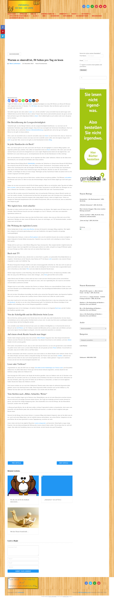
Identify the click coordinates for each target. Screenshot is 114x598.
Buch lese (58, 308)
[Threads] (33, 101)
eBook (69, 340)
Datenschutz (12, 14)
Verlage (33, 14)
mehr (9, 140)
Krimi (45, 274)
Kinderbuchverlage (47, 14)
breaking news (97, 16)
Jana (81, 314)
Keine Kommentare (41, 63)
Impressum (23, 14)
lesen (20, 104)
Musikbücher (55, 16)
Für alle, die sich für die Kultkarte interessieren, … (19, 501)
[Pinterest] (12, 101)
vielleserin (21, 592)
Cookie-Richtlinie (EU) (16, 18)
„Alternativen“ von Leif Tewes (52, 500)
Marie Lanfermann (15, 63)
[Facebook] (9, 101)
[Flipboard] (26, 101)
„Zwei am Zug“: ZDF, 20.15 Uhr (89, 220)
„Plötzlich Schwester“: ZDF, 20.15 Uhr (91, 205)
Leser (30, 112)
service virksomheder (52, 596)
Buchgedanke (14, 54)
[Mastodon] (16, 101)
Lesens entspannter (40, 423)
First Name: (83, 55)
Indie (44, 16)
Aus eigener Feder (82, 16)
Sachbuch (12, 302)
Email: (82, 60)
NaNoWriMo (31, 163)
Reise (54, 347)
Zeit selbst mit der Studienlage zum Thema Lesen (49, 367)
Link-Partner (83, 345)
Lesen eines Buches (28, 229)
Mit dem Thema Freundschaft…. (19, 531)
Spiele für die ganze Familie (18, 16)
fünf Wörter (20, 328)
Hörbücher (63, 14)
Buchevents (86, 14)
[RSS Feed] (37, 101)
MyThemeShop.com (85, 592)
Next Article (64, 463)
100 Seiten (34, 106)
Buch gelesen (34, 237)
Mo (81, 308)
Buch (48, 149)
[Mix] (19, 101)
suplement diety (66, 596)
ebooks (74, 14)
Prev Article (16, 463)
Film (28, 269)
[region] (57, 34)
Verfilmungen (67, 16)
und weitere (68, 177)
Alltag (35, 16)
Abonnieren (83, 70)
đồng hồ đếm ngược (86, 291)
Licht (50, 259)
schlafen (60, 355)
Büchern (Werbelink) (32, 130)
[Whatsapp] (23, 101)
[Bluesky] (30, 101)
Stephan (82, 302)
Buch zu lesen (11, 187)
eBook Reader (41, 338)
